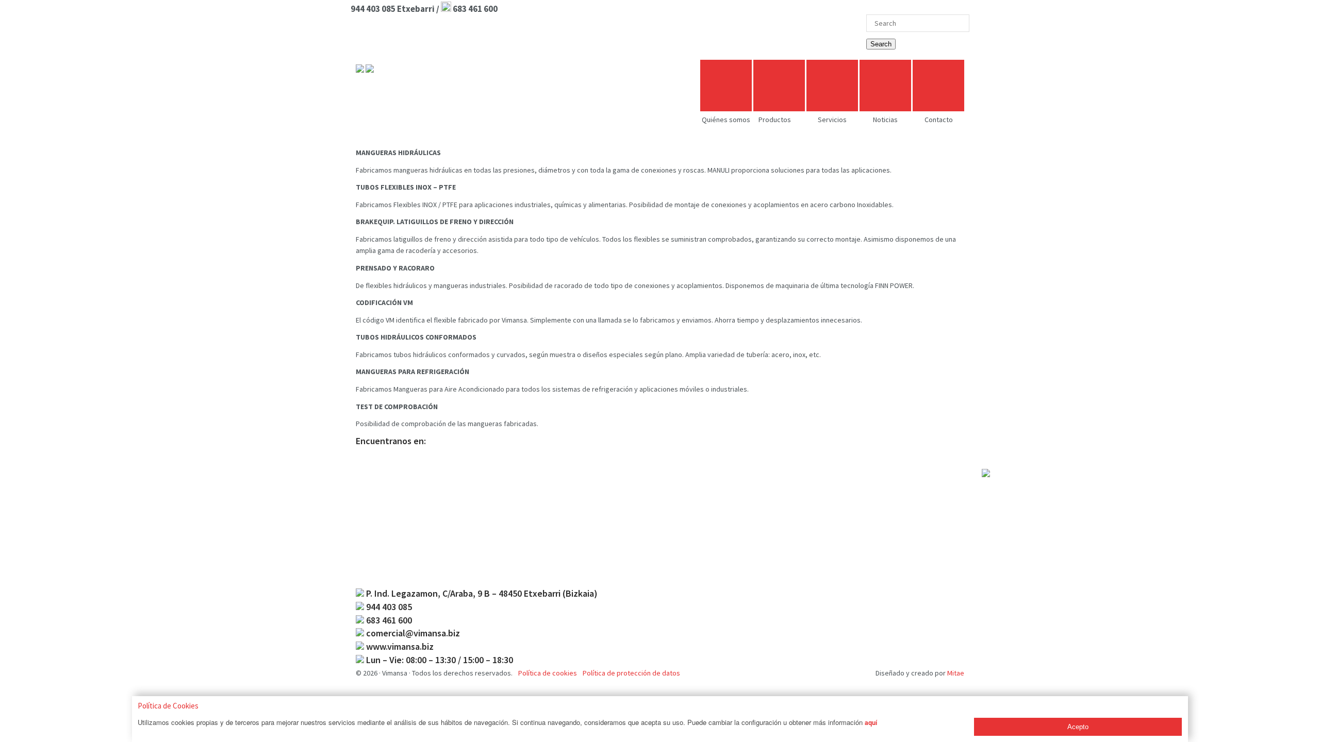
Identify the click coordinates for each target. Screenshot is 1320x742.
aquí (871, 722)
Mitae (955, 673)
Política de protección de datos (631, 673)
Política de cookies (547, 673)
